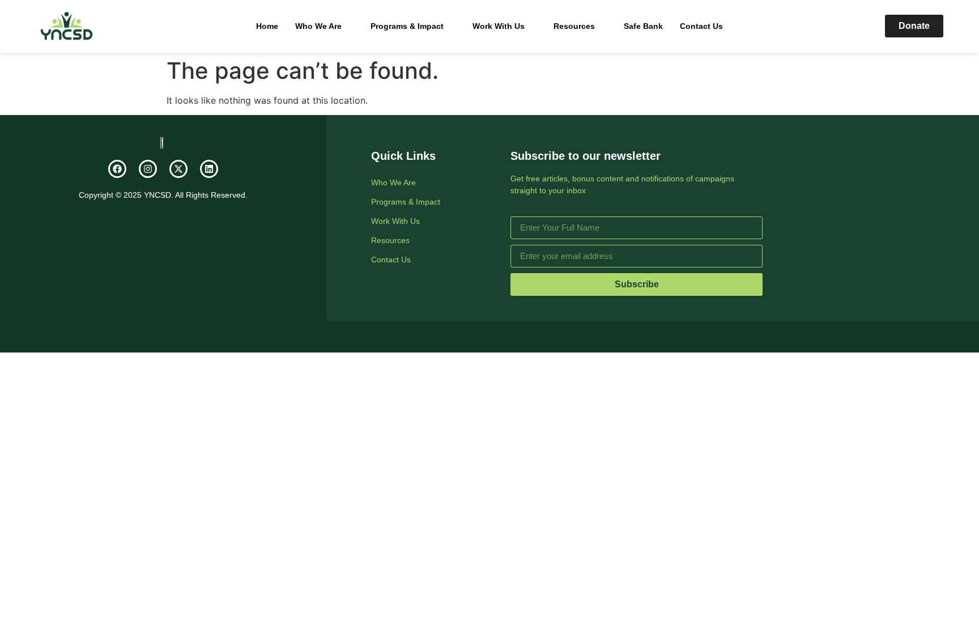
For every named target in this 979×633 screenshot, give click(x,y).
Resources (574, 26)
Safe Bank (643, 26)
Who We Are (318, 26)
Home (267, 26)
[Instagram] (148, 169)
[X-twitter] (178, 169)
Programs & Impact (407, 26)
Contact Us (701, 26)
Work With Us (499, 26)
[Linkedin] (209, 169)
